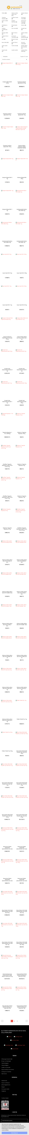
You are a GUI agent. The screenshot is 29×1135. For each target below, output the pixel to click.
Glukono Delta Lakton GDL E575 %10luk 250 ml (22, 656)
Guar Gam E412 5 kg (7, 273)
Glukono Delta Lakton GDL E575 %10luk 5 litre (22, 593)
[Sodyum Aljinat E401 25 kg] (7, 71)
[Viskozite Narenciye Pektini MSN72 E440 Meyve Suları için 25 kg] (7, 964)
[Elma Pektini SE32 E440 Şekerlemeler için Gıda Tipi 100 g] (22, 932)
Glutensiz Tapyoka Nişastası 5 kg (21, 465)
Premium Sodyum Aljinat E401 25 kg (22, 82)
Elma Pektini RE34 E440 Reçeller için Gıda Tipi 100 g (21, 752)
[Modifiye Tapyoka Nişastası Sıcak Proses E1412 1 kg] (7, 486)
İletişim (3, 1087)
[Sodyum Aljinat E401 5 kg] (7, 167)
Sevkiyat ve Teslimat (6, 1071)
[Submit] (26, 1120)
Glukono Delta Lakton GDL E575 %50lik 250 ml (7, 656)
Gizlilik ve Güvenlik (5, 1067)
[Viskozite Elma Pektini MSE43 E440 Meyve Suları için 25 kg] (22, 964)
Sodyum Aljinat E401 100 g (21, 178)
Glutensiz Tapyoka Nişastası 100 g (21, 433)
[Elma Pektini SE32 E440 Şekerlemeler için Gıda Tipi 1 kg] (7, 932)
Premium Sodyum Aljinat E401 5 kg (7, 114)
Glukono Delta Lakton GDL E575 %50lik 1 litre (22, 624)
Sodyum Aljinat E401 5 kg (7, 178)
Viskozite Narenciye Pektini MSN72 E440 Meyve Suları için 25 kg (7, 975)
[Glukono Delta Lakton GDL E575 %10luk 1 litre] (7, 613)
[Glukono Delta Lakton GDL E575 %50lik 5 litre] (7, 581)
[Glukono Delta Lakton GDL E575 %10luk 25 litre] (7, 549)
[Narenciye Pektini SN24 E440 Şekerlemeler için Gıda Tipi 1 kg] (7, 868)
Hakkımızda (4, 1080)
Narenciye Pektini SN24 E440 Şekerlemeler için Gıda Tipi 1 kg (7, 880)
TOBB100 (3, 1091)
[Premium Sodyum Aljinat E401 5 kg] (7, 103)
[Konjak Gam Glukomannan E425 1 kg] (7, 390)
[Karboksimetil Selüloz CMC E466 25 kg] (7, 231)
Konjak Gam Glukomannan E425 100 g (21, 401)
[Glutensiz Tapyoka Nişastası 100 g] (22, 422)
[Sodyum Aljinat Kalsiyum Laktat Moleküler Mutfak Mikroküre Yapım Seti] (22, 135)
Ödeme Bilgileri (5, 1065)
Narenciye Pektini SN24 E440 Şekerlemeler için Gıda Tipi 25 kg (7, 848)
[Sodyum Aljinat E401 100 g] (22, 167)
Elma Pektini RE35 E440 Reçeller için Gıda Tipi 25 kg (21, 816)
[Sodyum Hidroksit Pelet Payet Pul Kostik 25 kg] (7, 326)
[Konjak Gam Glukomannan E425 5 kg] (22, 358)
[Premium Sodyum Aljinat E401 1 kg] (22, 103)
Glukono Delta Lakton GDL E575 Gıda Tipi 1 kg (22, 688)
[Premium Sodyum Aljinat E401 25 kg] (22, 71)
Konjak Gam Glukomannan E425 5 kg (22, 370)
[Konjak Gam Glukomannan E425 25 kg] (7, 358)
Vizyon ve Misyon (5, 1082)
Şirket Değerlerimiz (5, 1084)
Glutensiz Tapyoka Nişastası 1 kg (21, 496)
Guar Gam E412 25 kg (22, 305)
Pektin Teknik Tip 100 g (7, 751)
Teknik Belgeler (5, 1063)
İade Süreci (4, 1073)
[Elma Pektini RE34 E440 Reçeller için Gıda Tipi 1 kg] (7, 772)
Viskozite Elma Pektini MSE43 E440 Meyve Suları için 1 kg (22, 1007)
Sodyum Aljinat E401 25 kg (7, 82)
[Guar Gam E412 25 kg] (22, 294)
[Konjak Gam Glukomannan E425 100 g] (22, 390)
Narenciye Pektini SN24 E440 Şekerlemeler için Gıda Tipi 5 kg (21, 848)
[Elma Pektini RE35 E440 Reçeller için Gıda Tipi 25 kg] (22, 804)
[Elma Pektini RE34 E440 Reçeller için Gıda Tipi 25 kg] (7, 804)
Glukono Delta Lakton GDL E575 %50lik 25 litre (22, 561)
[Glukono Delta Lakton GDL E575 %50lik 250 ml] (7, 645)
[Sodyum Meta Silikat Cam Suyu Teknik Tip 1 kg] (22, 326)
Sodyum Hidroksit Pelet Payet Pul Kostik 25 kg (7, 338)
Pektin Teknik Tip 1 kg (22, 719)
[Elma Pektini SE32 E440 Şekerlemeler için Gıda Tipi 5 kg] (22, 900)
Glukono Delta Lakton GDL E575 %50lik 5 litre (7, 592)
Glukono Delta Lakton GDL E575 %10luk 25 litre (7, 561)
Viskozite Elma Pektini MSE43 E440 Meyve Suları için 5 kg (7, 1007)
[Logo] (14, 7)
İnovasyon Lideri (5, 1089)
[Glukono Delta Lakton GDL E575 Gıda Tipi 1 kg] (22, 677)
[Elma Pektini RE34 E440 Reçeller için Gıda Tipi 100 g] (22, 741)
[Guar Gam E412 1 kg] (7, 294)
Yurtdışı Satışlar (5, 1098)
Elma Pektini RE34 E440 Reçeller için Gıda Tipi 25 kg (7, 816)
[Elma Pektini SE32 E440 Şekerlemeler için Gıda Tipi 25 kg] (7, 900)
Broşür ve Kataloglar (6, 1061)
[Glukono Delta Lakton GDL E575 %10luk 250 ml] (22, 645)
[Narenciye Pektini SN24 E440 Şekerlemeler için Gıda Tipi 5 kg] (22, 836)
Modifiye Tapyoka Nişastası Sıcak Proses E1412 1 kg (7, 497)
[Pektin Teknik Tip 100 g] (7, 741)
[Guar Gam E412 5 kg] (7, 263)
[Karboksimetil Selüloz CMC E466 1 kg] (22, 231)
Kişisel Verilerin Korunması (7, 1069)
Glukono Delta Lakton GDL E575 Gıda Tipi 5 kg (7, 688)
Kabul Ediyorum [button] (14, 1132)
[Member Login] (18, 2)
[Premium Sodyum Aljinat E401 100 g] (7, 135)
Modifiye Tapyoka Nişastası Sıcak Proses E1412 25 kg (21, 529)
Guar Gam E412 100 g (22, 273)
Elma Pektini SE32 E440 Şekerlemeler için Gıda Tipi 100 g (21, 943)
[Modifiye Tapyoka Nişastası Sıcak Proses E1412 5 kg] (7, 454)
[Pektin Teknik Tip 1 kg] (22, 709)
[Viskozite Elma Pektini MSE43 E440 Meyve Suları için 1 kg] (22, 995)
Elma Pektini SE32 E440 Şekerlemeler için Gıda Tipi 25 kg (7, 911)
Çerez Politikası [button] (5, 1130)
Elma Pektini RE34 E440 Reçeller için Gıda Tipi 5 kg (21, 784)
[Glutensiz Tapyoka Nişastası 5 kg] (22, 454)
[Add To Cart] (10, 92)
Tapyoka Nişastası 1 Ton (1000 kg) (7, 433)
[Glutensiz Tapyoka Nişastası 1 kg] (22, 486)
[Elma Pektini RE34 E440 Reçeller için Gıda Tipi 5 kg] (22, 772)
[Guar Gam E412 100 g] (22, 263)
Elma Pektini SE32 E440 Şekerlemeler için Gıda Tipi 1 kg (7, 943)
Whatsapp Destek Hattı (6, 1059)
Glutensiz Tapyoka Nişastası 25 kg (7, 528)
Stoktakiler (5, 56)
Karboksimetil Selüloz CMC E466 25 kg (7, 241)
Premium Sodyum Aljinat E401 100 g (7, 146)
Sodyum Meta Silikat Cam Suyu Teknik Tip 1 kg (22, 338)
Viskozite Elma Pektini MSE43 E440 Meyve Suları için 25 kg (22, 975)
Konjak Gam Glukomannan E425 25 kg (7, 370)
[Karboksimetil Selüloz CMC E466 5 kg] (22, 199)
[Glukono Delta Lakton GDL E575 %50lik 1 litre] (22, 613)
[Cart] (22, 2)
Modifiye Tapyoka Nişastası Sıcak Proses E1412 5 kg (7, 465)
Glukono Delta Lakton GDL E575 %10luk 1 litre (7, 624)
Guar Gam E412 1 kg (7, 305)
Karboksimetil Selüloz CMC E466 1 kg (22, 241)
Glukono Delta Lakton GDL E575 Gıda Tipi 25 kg (7, 720)
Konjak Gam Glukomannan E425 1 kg (7, 401)
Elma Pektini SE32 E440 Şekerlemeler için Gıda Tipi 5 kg (21, 911)
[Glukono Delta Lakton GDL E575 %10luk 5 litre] (22, 581)
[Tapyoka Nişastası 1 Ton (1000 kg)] (7, 422)
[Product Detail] (4, 92)
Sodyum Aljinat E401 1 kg (7, 210)
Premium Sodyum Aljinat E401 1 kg (22, 114)
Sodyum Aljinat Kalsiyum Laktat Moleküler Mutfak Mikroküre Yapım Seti (22, 147)
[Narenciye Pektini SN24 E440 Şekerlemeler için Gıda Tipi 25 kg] (7, 836)
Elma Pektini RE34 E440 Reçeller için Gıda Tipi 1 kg (7, 784)
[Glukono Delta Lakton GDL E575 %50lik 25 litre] (22, 549)
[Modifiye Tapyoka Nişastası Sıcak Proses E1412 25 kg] (22, 518)
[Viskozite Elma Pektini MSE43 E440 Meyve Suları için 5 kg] (7, 995)
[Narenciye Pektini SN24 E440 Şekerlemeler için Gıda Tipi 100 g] (22, 868)
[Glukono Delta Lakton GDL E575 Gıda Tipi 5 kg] (7, 677)
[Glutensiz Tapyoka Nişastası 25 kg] (7, 518)
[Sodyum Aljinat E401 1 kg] (7, 199)
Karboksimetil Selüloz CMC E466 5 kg (22, 210)
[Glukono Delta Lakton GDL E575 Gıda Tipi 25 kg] (7, 709)
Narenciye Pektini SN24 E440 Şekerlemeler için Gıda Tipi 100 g (21, 880)
